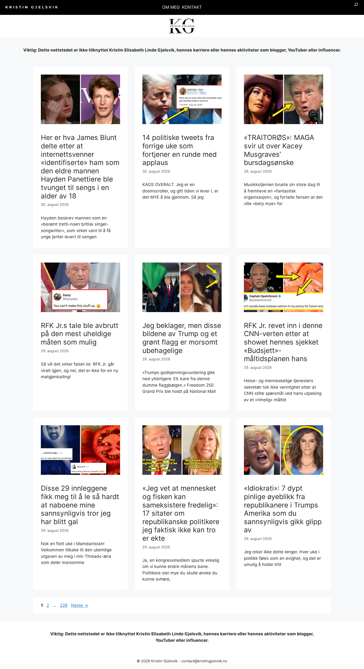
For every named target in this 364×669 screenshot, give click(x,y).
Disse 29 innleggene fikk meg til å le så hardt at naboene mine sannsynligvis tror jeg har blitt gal (80, 505)
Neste (79, 605)
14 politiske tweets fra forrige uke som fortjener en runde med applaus (179, 150)
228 (64, 605)
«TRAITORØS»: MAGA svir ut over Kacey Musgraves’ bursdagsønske (279, 150)
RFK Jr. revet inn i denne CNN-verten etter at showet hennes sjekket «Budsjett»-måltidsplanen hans (283, 342)
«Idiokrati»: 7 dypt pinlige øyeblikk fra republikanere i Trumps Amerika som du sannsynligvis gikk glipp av (283, 509)
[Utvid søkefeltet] (356, 7)
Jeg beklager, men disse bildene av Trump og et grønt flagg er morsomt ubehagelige (181, 338)
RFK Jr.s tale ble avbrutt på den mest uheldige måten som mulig (79, 333)
